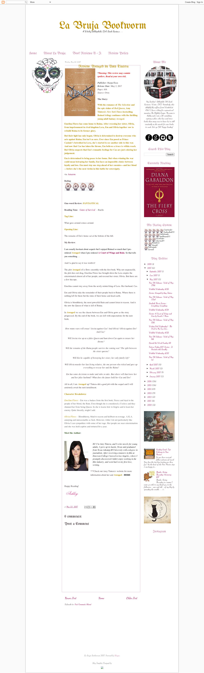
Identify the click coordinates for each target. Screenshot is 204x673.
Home (33, 53)
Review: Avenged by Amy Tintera (160, 293)
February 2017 (155, 372)
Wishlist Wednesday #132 (159, 353)
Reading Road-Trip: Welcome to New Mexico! (163, 451)
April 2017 (154, 364)
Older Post (131, 598)
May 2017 (153, 279)
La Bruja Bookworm (102, 25)
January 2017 (155, 376)
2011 (149, 401)
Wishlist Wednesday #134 (159, 310)
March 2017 (154, 368)
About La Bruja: (54, 53)
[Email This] (85, 507)
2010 (149, 405)
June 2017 (153, 275)
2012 (149, 397)
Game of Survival (88, 209)
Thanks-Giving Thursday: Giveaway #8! (163, 474)
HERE (127, 474)
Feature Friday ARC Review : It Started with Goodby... (161, 348)
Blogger (117, 655)
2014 (149, 389)
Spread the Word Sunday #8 (160, 343)
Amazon (71, 174)
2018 (149, 264)
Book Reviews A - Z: (87, 53)
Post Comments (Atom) (83, 604)
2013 (149, 393)
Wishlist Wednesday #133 (159, 332)
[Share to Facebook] (94, 507)
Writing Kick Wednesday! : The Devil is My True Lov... (160, 327)
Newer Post (70, 598)
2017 (149, 268)
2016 (149, 381)
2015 (149, 385)
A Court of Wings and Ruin (111, 252)
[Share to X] (91, 507)
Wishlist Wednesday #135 (159, 289)
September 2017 (155, 271)
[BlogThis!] (88, 507)
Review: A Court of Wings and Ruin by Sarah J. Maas (160, 314)
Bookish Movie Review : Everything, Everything (158, 304)
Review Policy (118, 53)
